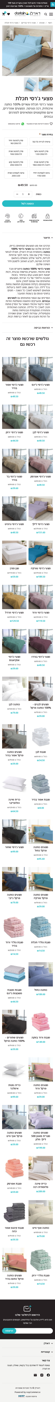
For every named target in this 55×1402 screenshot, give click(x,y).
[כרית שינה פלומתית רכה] (40, 1168)
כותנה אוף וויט (40, 1227)
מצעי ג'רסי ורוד (40, 612)
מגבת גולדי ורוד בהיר (14, 944)
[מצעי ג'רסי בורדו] (40, 641)
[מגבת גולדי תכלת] (40, 927)
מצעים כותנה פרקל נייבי (14, 896)
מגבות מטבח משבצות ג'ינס (14, 991)
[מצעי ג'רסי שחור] (14, 831)
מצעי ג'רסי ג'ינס (41, 384)
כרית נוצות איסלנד (14, 1086)
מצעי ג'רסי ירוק (14, 432)
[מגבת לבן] (40, 736)
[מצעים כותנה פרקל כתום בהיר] (14, 1260)
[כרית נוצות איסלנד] (14, 1069)
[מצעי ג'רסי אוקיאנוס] (14, 641)
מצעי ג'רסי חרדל (14, 612)
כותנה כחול (40, 990)
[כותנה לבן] (14, 689)
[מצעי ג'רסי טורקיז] (40, 553)
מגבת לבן (41, 752)
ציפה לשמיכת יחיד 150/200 (41, 174)
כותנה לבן (14, 704)
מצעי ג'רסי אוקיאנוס (14, 658)
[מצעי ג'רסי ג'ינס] (40, 369)
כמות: (38, 194)
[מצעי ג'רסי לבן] (40, 417)
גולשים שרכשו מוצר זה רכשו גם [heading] (27, 341)
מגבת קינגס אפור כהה (14, 1229)
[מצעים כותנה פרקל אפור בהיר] (14, 736)
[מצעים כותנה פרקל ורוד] (40, 1069)
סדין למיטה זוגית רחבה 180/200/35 (41, 163)
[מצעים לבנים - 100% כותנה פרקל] (40, 689)
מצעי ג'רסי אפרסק (40, 476)
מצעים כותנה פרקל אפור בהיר (14, 753)
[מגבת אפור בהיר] (40, 784)
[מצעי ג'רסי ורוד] (40, 597)
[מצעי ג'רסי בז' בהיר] (14, 461)
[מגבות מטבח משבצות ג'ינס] (14, 974)
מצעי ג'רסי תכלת (34, 98)
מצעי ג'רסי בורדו (40, 656)
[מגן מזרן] (14, 553)
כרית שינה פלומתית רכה (40, 1185)
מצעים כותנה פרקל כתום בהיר (14, 1277)
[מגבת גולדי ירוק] (40, 1260)
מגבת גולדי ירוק (41, 1275)
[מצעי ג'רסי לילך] (40, 508)
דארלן (47, 1343)
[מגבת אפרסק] (14, 1168)
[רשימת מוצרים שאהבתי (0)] (8, 14)
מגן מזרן (14, 568)
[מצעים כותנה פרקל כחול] (40, 831)
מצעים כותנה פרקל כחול (40, 848)
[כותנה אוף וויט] (40, 1212)
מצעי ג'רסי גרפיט (14, 524)
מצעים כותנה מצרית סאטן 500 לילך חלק (40, 1136)
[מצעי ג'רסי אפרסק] (40, 461)
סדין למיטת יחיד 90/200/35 (16, 142)
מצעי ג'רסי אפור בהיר (14, 386)
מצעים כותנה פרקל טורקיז (40, 896)
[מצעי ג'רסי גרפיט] (14, 508)
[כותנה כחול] (40, 974)
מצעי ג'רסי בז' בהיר (14, 478)
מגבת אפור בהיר (41, 799)
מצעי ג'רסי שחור (14, 847)
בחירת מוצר (47, 134)
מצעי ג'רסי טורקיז (41, 568)
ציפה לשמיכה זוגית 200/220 (16, 174)
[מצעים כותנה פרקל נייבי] (14, 879)
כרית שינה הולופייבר (14, 801)
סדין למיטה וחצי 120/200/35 (41, 152)
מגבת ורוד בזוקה (41, 1037)
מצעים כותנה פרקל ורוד (40, 1086)
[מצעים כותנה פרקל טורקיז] (40, 879)
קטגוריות (45, 1351)
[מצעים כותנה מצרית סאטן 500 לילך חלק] (40, 1117)
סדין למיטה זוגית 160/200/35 (16, 152)
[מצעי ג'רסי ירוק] (14, 417)
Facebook (48, 1375)
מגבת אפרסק (14, 1183)
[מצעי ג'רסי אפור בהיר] (14, 369)
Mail (35, 1375)
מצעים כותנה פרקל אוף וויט (14, 1134)
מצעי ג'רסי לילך (41, 524)
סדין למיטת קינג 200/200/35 (16, 163)
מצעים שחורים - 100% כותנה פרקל (14, 1039)
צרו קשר (46, 1360)
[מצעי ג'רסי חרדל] (14, 597)
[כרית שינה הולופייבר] (14, 784)
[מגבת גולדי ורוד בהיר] (14, 927)
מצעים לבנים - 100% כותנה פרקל (40, 706)
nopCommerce (33, 1392)
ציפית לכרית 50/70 (41, 141)
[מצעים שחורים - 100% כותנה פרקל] (14, 1022)
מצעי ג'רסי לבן (41, 432)
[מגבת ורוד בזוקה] (40, 1022)
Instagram (41, 1375)
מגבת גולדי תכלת (40, 942)
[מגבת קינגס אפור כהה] (14, 1212)
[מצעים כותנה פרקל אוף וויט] (14, 1117)
